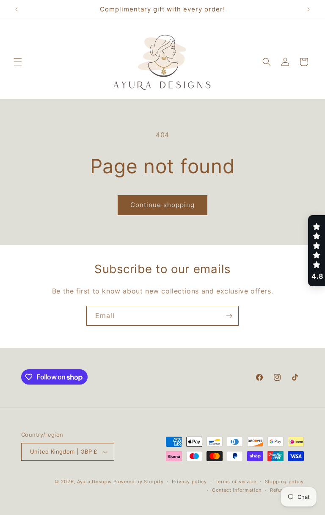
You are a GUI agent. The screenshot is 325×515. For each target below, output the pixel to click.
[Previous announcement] (16, 9)
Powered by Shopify (138, 482)
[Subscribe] (229, 316)
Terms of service (235, 482)
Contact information (237, 490)
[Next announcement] (308, 9)
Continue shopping (162, 205)
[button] (17, 62)
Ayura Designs (94, 482)
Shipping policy (284, 482)
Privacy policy (189, 482)
